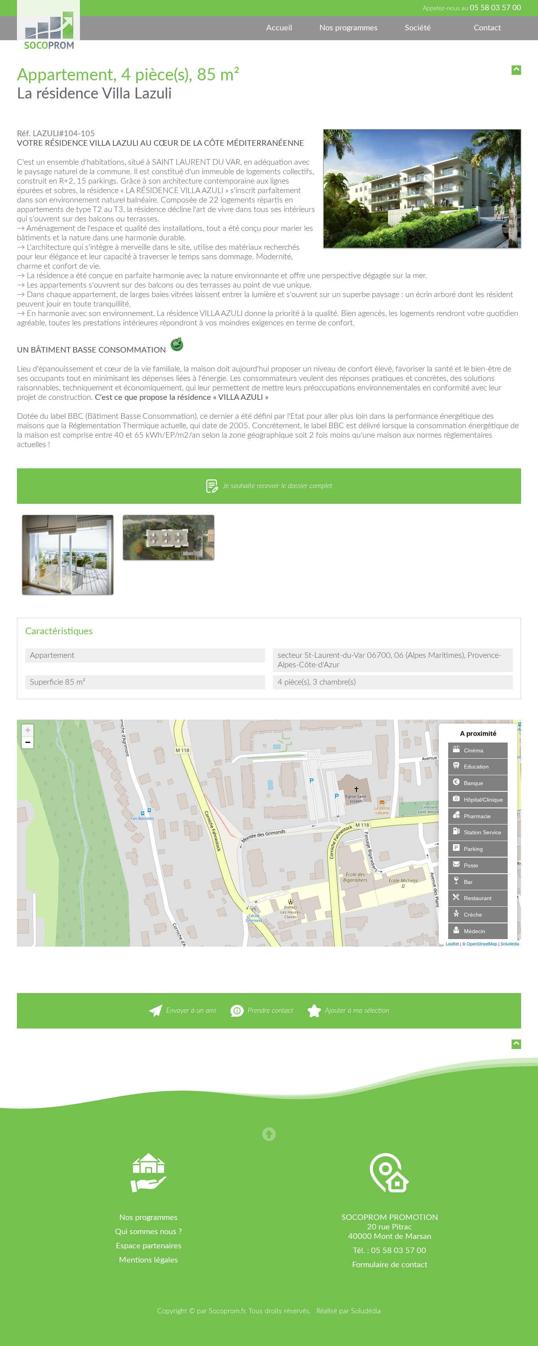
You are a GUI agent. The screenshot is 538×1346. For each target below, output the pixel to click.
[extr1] (422, 190)
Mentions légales (148, 1260)
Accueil (279, 28)
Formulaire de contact (389, 1265)
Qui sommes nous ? (148, 1232)
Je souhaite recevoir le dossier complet (277, 486)
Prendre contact (270, 1010)
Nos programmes (348, 28)
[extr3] (168, 538)
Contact (487, 28)
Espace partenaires (149, 1246)
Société (418, 28)
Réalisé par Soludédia (348, 1311)
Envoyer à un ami (191, 1010)
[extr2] (67, 556)
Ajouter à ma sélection (357, 1010)
